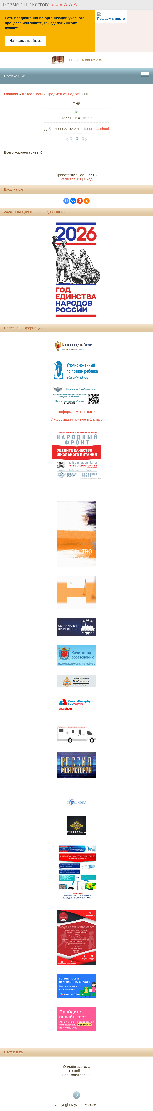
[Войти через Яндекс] (80, 201)
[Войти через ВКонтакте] (73, 201)
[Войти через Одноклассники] (87, 201)
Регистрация (70, 179)
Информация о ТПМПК (76, 412)
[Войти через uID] (66, 201)
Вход (88, 179)
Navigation (15, 76)
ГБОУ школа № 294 (85, 60)
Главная (11, 94)
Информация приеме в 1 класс (76, 419)
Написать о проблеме (26, 40)
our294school (98, 129)
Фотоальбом (32, 94)
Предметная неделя (63, 94)
